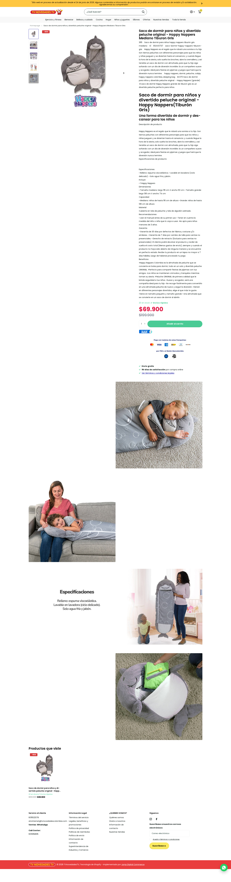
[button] (145, 321)
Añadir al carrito (175, 323)
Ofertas (146, 19)
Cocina (99, 19)
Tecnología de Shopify (90, 864)
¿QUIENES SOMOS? (118, 813)
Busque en (143, 12)
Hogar (108, 19)
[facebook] (156, 819)
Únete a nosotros (117, 821)
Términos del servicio (79, 817)
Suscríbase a (159, 845)
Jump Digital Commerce (133, 864)
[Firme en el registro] (192, 12)
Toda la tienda (179, 19)
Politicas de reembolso (79, 832)
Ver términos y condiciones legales (158, 373)
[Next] (201, 3)
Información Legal (78, 813)
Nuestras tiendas (161, 19)
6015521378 (34, 817)
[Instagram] (150, 819)
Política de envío (76, 835)
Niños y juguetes (122, 19)
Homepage (35, 25)
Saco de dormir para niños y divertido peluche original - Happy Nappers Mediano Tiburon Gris (44, 789)
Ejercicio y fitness (53, 19)
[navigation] (34, 34)
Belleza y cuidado (84, 19)
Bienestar (69, 19)
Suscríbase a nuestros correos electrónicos (165, 826)
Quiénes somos (116, 817)
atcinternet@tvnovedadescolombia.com (48, 821)
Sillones (136, 19)
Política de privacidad (79, 828)
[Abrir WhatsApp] (224, 867)
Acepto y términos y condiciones (166, 839)
